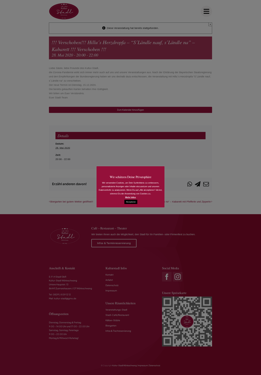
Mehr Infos (130, 197)
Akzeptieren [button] (131, 202)
